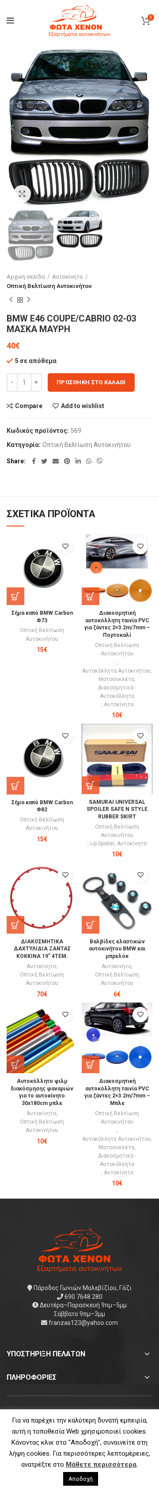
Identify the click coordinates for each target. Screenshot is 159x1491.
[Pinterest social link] (67, 461)
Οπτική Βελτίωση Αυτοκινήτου (49, 286)
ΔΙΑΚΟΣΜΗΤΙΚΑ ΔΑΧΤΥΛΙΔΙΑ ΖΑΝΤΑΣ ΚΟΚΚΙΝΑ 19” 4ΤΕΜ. (42, 949)
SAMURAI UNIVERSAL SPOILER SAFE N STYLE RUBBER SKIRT (117, 809)
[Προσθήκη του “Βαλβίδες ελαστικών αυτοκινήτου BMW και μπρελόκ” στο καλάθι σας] (90, 925)
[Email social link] (55, 461)
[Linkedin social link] (78, 461)
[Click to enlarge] (22, 194)
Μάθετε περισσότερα (101, 1464)
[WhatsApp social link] (88, 461)
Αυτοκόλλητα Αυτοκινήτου (116, 671)
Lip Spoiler (102, 843)
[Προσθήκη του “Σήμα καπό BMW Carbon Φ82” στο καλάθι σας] (15, 786)
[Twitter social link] (44, 461)
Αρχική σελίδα (26, 276)
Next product (28, 299)
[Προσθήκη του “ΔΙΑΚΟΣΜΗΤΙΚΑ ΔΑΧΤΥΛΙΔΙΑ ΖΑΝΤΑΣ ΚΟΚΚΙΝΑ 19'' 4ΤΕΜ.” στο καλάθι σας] (15, 925)
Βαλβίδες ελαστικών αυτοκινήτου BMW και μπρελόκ (117, 949)
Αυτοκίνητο (67, 276)
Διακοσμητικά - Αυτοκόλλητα (117, 692)
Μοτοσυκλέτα (116, 679)
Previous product (11, 299)
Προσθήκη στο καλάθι (91, 382)
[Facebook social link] (33, 461)
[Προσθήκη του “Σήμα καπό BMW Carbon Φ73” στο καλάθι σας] (15, 596)
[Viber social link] (100, 461)
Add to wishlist (82, 406)
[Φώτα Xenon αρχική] (79, 1249)
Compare (28, 406)
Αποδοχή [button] (80, 1479)
